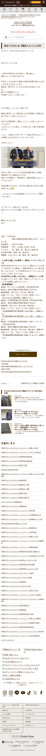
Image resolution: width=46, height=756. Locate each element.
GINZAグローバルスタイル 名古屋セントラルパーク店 (19, 560)
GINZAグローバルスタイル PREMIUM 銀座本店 (16, 457)
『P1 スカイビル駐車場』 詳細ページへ (17, 298)
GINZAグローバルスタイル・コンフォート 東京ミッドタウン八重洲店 (22, 475)
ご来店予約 (28, 710)
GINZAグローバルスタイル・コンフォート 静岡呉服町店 (19, 547)
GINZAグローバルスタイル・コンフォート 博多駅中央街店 (20, 623)
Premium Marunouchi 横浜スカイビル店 (14, 523)
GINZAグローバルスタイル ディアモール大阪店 (16, 577)
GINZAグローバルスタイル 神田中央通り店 (15, 497)
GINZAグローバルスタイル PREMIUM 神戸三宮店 (17, 614)
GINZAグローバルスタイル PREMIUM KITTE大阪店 (18, 564)
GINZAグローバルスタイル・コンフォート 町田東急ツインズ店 (21, 519)
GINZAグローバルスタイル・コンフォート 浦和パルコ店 (19, 536)
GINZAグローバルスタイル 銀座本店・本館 (15, 484)
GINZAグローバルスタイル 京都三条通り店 (15, 605)
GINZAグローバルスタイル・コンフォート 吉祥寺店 (18, 510)
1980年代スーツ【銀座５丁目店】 (33, 383)
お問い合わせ (6, 718)
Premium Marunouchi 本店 (9, 469)
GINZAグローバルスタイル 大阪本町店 (13, 582)
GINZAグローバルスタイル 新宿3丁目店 (14, 465)
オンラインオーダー (7, 640)
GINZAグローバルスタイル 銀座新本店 (13, 480)
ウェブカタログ (30, 714)
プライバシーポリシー (9, 725)
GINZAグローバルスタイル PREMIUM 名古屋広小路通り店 (20, 551)
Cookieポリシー (30, 725)
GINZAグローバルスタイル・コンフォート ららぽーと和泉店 (21, 595)
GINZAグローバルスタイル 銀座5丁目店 (14, 493)
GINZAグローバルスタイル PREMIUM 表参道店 (16, 461)
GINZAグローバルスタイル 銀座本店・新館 (15, 489)
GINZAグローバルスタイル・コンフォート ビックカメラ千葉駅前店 (22, 542)
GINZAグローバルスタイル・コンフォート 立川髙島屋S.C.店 (21, 515)
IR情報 (4, 721)
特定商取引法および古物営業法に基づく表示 (11, 730)
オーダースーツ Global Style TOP (10, 706)
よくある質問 (6, 714)
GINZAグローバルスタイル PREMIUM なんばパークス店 (19, 569)
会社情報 (28, 718)
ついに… (5, 383)
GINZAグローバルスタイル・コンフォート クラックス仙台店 (21, 452)
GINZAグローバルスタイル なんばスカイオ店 (16, 586)
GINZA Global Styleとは (32, 705)
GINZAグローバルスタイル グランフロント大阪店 (17, 573)
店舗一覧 (5, 710)
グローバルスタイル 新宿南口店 (11, 502)
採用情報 (28, 721)
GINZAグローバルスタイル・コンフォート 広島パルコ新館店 (21, 618)
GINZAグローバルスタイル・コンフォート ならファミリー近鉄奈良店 (22, 600)
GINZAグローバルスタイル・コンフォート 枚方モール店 (19, 590)
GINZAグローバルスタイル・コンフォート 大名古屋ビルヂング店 (22, 556)
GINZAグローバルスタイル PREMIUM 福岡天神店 (17, 627)
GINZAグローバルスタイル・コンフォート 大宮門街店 (19, 532)
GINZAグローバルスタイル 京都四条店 (13, 610)
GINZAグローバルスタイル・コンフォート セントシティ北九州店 (22, 631)
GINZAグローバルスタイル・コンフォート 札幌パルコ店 (19, 448)
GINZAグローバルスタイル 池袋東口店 (13, 506)
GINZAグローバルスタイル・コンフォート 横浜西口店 (19, 528)
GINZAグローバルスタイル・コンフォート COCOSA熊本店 (20, 636)
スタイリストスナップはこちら (23, 32)
